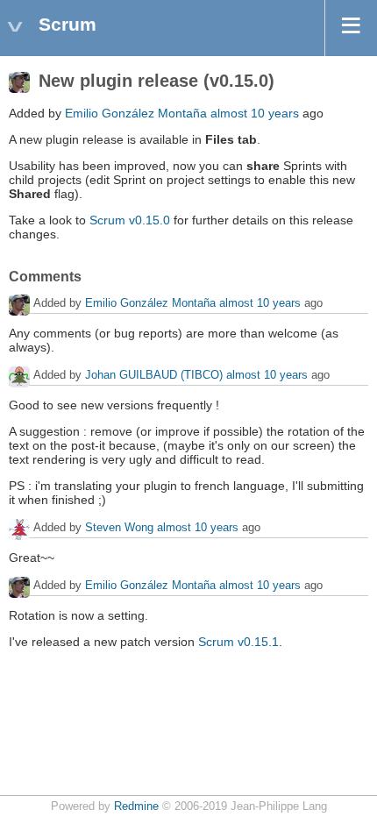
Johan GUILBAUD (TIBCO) (154, 374)
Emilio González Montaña (136, 113)
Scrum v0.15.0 (129, 220)
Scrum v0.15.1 (238, 642)
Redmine (136, 806)
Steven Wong (119, 527)
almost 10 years (254, 113)
